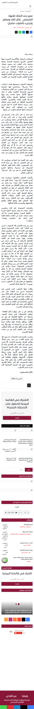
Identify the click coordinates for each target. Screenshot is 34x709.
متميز (22, 11)
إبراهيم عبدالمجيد (25, 526)
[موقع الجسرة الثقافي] (9, 2)
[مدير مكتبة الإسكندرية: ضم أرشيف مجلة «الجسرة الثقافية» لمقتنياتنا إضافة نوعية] (25, 433)
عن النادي (11, 696)
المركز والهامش (28, 524)
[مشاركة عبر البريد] (16, 32)
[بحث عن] (4, 6)
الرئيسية (28, 11)
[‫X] (27, 32)
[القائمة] (30, 6)
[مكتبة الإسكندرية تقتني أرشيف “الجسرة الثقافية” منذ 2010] (25, 452)
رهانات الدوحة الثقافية (26, 550)
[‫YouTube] (19, 619)
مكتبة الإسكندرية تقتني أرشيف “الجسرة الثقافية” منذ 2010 (25, 460)
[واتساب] (20, 32)
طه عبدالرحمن (25, 552)
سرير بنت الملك (16, 378)
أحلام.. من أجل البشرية (26, 543)
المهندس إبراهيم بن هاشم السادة (20, 534)
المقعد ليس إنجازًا (28, 531)
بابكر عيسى (26, 545)
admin (28, 561)
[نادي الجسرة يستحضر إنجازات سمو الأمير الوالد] (8, 433)
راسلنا (25, 696)
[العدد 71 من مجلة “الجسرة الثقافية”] (8, 452)
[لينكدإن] (23, 32)
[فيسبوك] (31, 32)
